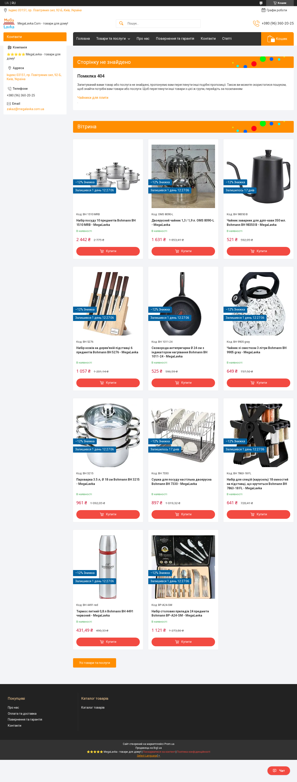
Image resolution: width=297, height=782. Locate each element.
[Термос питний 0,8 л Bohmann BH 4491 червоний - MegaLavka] (108, 567)
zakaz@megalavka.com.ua (25, 109)
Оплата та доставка (22, 713)
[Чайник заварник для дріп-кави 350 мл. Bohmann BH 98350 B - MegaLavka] (258, 176)
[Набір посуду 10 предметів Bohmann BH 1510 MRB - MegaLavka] (108, 176)
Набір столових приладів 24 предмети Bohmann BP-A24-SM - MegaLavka (180, 613)
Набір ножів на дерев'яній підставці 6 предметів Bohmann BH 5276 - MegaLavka (107, 350)
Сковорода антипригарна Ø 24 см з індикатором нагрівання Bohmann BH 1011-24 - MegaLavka (179, 352)
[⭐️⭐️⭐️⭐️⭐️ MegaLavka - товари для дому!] (8, 23)
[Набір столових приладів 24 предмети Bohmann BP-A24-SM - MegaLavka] (183, 567)
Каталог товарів (93, 707)
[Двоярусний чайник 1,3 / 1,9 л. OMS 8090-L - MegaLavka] (183, 176)
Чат (282, 770)
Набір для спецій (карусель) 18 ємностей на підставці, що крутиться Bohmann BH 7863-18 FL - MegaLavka (257, 484)
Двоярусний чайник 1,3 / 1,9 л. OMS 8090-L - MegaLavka (183, 222)
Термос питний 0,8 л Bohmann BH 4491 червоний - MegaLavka (104, 613)
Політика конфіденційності (193, 751)
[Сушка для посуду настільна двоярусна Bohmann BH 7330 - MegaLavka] (183, 435)
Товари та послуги (111, 38)
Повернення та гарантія (175, 38)
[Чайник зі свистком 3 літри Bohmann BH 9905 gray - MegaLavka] (258, 304)
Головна (83, 38)
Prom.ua (169, 744)
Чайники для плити (92, 98)
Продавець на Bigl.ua (148, 747)
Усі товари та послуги (94, 663)
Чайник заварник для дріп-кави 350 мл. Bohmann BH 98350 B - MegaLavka (256, 222)
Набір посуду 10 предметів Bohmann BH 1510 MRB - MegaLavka (106, 222)
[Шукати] (121, 23)
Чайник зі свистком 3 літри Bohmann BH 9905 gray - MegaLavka (257, 350)
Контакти (208, 38)
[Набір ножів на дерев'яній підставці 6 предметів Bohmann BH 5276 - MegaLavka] (108, 304)
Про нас (143, 38)
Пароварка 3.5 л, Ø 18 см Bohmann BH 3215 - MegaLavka (108, 482)
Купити (111, 251)
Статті (227, 38)
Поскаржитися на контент (159, 751)
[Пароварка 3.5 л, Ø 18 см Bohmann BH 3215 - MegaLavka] (108, 435)
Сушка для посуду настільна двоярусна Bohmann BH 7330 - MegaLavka (182, 482)
